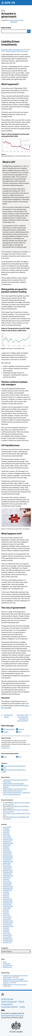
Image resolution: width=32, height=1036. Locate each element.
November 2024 (8, 857)
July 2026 (6, 829)
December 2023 (8, 870)
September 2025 (8, 843)
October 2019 (7, 942)
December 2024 (8, 856)
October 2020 (7, 924)
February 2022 (7, 899)
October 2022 (7, 890)
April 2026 (6, 834)
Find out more (5, 748)
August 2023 (7, 877)
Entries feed (6, 963)
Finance (18, 51)
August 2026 (7, 827)
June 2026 (6, 830)
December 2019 (7, 939)
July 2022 (6, 892)
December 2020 (8, 921)
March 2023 (6, 881)
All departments (7, 1004)
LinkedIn (5, 732)
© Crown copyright (16, 1031)
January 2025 (7, 854)
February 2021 (7, 917)
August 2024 (7, 863)
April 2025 (6, 848)
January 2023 (7, 885)
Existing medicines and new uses (12, 790)
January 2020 (7, 937)
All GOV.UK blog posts (9, 1002)
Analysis (13, 51)
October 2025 (7, 841)
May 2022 (6, 895)
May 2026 (6, 832)
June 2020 (6, 930)
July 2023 (6, 879)
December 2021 (7, 901)
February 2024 (7, 866)
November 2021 (8, 903)
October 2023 (7, 874)
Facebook (21, 729)
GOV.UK (21, 1002)
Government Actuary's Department (16, 21)
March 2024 (6, 865)
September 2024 (8, 861)
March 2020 (6, 933)
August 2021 (7, 908)
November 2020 (8, 922)
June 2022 (6, 894)
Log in (5, 962)
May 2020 (6, 931)
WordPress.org (7, 967)
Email (19, 732)
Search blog (6, 28)
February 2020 (7, 935)
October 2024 (7, 859)
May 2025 (6, 847)
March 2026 (6, 836)
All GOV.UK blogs (7, 999)
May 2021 (6, 912)
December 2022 (8, 886)
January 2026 (7, 838)
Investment (24, 51)
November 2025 (8, 839)
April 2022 (6, 897)
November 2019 (8, 940)
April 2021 (6, 913)
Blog (3, 10)
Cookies (22, 1007)
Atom (19, 757)
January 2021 (7, 919)
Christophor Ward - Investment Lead (12, 49)
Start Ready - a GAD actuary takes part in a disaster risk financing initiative (22, 717)
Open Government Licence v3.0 (12, 1015)
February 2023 (7, 883)
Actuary (8, 51)
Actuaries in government (8, 15)
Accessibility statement (9, 1007)
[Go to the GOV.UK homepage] (8, 2)
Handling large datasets (8, 716)
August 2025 (7, 845)
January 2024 (7, 868)
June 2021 (6, 910)
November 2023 (8, 872)
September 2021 (8, 906)
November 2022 (8, 888)
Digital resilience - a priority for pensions (14, 789)
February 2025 (7, 852)
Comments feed (7, 965)
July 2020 (6, 928)
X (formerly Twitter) (9, 729)
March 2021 (6, 915)
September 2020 (8, 926)
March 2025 (6, 850)
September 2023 (8, 875)
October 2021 (7, 904)
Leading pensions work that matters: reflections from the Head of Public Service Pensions (15, 785)
